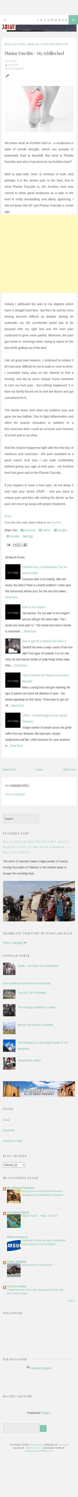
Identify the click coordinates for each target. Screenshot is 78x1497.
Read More (11, 597)
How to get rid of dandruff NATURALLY (44, 641)
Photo (8, 516)
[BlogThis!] (18, 545)
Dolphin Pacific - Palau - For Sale (39, 1216)
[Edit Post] (7, 75)
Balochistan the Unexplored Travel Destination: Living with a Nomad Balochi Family (36, 847)
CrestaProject (33, 1448)
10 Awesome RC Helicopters (37, 1265)
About (6, 1120)
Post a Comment (15, 794)
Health (33, 44)
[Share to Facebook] (25, 545)
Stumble (14, 536)
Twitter (46, 530)
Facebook (56, 522)
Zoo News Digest (18, 1212)
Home (39, 769)
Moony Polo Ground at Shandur (35, 1025)
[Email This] (14, 545)
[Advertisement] (39, 254)
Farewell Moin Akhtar (29, 1060)
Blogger (46, 1413)
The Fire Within (16, 1286)
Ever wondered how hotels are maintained (27, 983)
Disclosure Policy (13, 1141)
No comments (16, 68)
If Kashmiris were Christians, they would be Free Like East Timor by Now (35, 1291)
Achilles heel (15, 44)
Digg (30, 536)
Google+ (62, 530)
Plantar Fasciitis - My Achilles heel (34, 53)
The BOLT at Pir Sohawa (32, 992)
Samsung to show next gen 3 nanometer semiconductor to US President (44, 1242)
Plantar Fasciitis (54, 44)
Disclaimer (9, 1130)
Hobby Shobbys (17, 1261)
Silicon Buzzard (17, 1237)
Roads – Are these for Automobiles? (38, 966)
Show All (71, 1300)
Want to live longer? (34, 607)
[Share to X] (22, 545)
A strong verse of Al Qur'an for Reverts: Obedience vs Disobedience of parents (42, 1193)
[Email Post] (8, 544)
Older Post (69, 769)
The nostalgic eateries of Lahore (36, 1007)
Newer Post (9, 769)
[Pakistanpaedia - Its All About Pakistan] (39, 1096)
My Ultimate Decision (20, 1188)
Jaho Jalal (36, 1444)
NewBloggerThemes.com (39, 1451)
